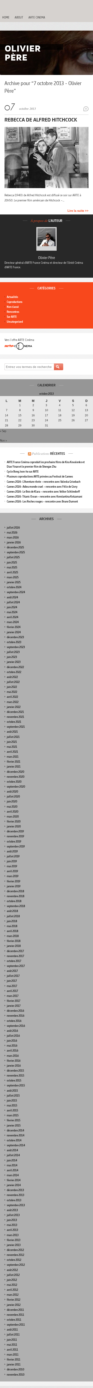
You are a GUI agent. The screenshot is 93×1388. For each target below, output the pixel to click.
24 (46, 420)
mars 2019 (13, 876)
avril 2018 (12, 931)
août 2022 (12, 677)
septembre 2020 (16, 787)
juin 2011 (12, 1340)
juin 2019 (12, 861)
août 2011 (12, 1330)
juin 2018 (12, 921)
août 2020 (12, 791)
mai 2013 (12, 1225)
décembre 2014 (15, 1130)
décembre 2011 (15, 1310)
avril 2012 (12, 1290)
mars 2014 (13, 1175)
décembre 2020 (15, 772)
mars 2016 (13, 1056)
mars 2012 (13, 1295)
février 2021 (13, 762)
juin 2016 (12, 1041)
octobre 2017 (14, 961)
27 (86, 420)
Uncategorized (15, 322)
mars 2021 (13, 757)
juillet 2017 (13, 976)
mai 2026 (12, 532)
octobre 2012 (14, 1260)
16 (33, 415)
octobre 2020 (14, 782)
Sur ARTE (12, 317)
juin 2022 (12, 687)
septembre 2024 (16, 592)
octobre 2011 (14, 1320)
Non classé (13, 307)
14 (6, 415)
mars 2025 (13, 577)
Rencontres (13, 312)
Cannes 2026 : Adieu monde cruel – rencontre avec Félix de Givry (42, 487)
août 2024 (12, 597)
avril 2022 (12, 697)
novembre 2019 (15, 836)
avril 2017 (12, 991)
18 (59, 415)
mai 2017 (12, 986)
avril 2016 (12, 1050)
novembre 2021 (15, 717)
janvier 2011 (14, 1364)
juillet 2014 (13, 1155)
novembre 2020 (15, 777)
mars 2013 (13, 1235)
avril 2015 (12, 1110)
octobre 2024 (14, 587)
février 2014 (14, 1180)
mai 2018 (12, 926)
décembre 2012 (15, 1250)
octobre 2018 (14, 901)
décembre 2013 (15, 1190)
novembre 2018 (15, 896)
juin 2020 (12, 801)
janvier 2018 (14, 946)
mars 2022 (13, 702)
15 (19, 415)
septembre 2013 (16, 1205)
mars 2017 (13, 996)
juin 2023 (12, 657)
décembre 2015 (15, 1071)
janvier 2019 (14, 886)
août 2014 (12, 1150)
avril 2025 (12, 572)
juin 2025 (12, 562)
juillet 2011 (13, 1334)
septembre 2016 (16, 1026)
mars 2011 (13, 1354)
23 (33, 420)
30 (33, 425)
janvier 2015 (14, 1125)
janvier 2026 (14, 542)
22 (19, 420)
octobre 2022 (14, 672)
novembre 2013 (15, 1195)
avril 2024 (12, 617)
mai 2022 (12, 692)
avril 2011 (12, 1350)
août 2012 (12, 1270)
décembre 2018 (15, 891)
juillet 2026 (13, 528)
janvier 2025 (14, 582)
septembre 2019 (16, 846)
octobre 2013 (14, 1200)
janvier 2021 (14, 766)
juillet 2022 (13, 682)
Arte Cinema (36, 17)
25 (59, 420)
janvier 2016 (14, 1066)
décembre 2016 (15, 1011)
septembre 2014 (16, 1145)
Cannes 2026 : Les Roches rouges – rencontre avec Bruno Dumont (42, 501)
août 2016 (12, 1031)
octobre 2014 (14, 1140)
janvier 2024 (14, 632)
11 (59, 410)
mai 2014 (12, 1165)
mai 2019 (12, 866)
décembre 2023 (15, 637)
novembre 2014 (15, 1135)
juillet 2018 (13, 916)
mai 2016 (12, 1046)
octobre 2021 (14, 722)
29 (19, 425)
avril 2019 (12, 871)
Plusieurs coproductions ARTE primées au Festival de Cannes (40, 476)
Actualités (12, 297)
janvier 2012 (14, 1305)
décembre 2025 (15, 547)
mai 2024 (12, 612)
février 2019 (13, 881)
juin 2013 (12, 1220)
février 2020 (14, 821)
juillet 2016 (13, 1036)
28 (6, 425)
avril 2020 (12, 811)
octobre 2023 (14, 642)
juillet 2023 (13, 652)
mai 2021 (12, 747)
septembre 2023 (16, 647)
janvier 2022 (14, 707)
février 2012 (13, 1300)
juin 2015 (12, 1100)
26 (73, 420)
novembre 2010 (15, 1375)
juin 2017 (12, 981)
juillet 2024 (13, 602)
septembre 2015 (16, 1085)
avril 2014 (12, 1170)
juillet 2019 (13, 856)
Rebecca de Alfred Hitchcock (41, 119)
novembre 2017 (15, 956)
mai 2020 (12, 807)
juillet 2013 (13, 1215)
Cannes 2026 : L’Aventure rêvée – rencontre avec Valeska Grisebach (43, 482)
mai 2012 (12, 1285)
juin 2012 (12, 1280)
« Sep (3, 431)
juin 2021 (12, 742)
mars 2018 (13, 936)
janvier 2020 (14, 826)
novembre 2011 (15, 1315)
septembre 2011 (16, 1325)
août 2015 (12, 1091)
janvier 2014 (14, 1185)
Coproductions (14, 302)
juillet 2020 (13, 796)
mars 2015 (13, 1115)
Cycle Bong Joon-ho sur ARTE (23, 471)
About (19, 17)
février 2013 (13, 1240)
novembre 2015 (15, 1075)
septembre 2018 (16, 906)
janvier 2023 (14, 662)
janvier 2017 (14, 1006)
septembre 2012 (16, 1265)
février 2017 (13, 1001)
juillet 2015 (13, 1095)
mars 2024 (13, 622)
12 (73, 410)
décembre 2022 (15, 667)
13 (86, 410)
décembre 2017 (15, 951)
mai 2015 (12, 1105)
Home (5, 17)
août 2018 (12, 911)
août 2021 (12, 732)
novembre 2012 (15, 1255)
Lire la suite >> (77, 210)
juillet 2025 (13, 557)
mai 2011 (12, 1345)
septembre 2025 (16, 552)
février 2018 (14, 941)
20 (86, 415)
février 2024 (14, 627)
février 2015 (13, 1120)
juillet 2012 (13, 1275)
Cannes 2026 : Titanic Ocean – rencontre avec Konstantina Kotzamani (44, 496)
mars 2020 (13, 816)
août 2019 (12, 851)
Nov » (3, 440)
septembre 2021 (16, 727)
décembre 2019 (15, 831)
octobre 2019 (14, 841)
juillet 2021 (13, 737)
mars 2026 (13, 537)
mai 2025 (12, 567)
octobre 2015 (14, 1080)
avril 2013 (12, 1230)
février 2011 (13, 1359)
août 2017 (12, 971)
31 (46, 425)
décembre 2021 (15, 712)
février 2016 (14, 1061)
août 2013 (12, 1210)
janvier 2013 (14, 1245)
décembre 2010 (15, 1369)
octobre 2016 (14, 1021)
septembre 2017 (16, 966)
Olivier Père (46, 257)
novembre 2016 (15, 1016)
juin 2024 (12, 607)
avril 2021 (12, 752)
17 (46, 415)
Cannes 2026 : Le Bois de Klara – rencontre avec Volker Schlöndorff (43, 491)
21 (6, 420)
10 (46, 410)
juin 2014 (12, 1160)
